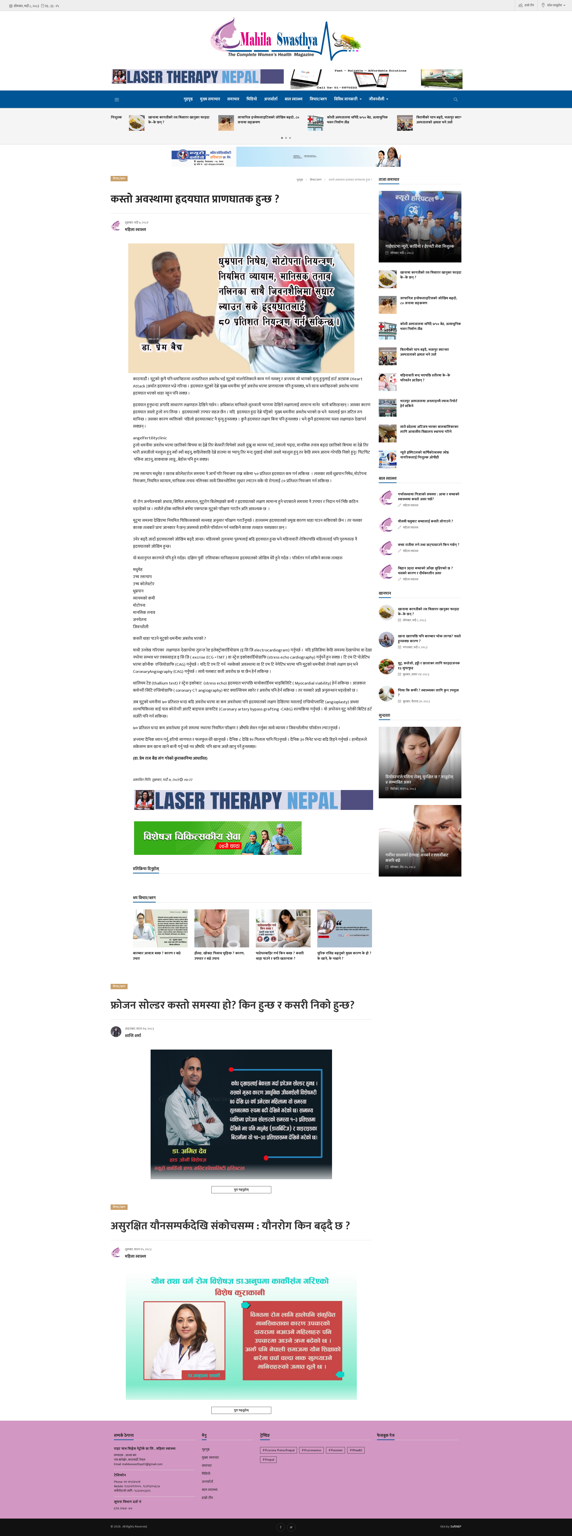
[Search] (455, 99)
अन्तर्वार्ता (271, 99)
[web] (375, 79)
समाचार (233, 99)
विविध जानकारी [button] (346, 99)
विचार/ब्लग (318, 99)
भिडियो (251, 99)
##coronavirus (311, 1450)
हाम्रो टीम (529, 5)
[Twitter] (291, 1527)
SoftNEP (455, 1526)
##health (356, 1450)
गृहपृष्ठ (188, 99)
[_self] (286, 158)
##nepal (268, 1459)
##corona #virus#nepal (278, 1450)
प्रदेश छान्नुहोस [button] (555, 5)
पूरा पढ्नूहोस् (241, 1189)
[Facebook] (280, 1527)
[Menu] (117, 99)
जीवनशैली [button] (377, 99)
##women (335, 1450)
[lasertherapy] (197, 76)
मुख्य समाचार (210, 99)
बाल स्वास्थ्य (294, 99)
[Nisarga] (252, 838)
